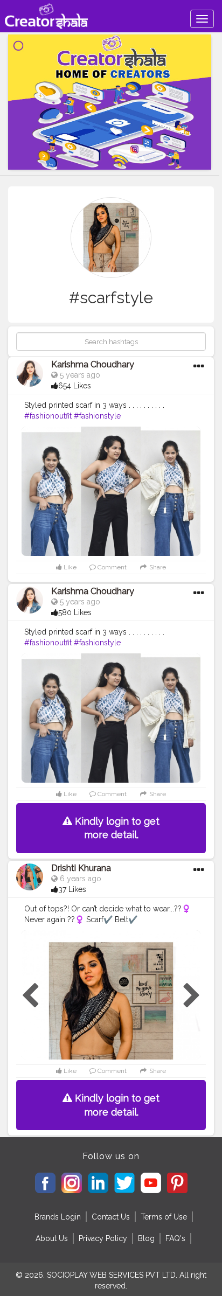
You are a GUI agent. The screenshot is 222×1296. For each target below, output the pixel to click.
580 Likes (75, 612)
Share (157, 567)
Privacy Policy (103, 1238)
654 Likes (74, 385)
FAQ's (175, 1238)
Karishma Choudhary (92, 364)
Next (192, 996)
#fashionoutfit (48, 416)
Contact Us (111, 1217)
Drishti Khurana (81, 868)
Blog (146, 1238)
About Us (52, 1238)
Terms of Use (164, 1217)
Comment (111, 567)
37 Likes (72, 889)
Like (69, 567)
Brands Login (57, 1217)
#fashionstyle (97, 416)
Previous (30, 996)
